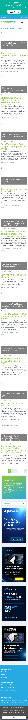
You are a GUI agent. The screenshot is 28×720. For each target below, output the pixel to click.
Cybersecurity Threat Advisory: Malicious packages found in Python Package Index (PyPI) (13, 449)
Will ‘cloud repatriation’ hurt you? (12, 404)
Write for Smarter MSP (7, 687)
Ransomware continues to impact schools (14, 190)
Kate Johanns (4, 162)
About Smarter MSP (6, 684)
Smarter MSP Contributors (8, 690)
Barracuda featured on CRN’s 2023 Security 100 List (13, 55)
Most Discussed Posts (7, 682)
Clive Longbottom (5, 419)
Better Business (5, 672)
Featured (3, 50)
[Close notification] (26, 7)
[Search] (24, 503)
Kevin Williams (4, 205)
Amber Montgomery (6, 248)
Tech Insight (10, 141)
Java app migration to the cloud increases (13, 275)
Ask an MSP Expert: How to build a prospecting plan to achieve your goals (13, 233)
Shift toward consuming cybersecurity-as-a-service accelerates (13, 100)
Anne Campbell (5, 71)
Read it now (14, 12)
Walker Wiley (4, 463)
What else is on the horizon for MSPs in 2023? (11, 360)
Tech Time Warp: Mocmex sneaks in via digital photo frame (14, 316)
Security (9, 50)
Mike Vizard (4, 118)
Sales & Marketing (11, 228)
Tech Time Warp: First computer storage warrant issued (14, 146)
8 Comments (22, 118)
